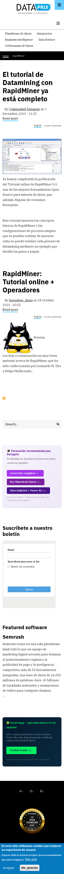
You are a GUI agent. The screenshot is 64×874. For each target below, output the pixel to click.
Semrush (13, 636)
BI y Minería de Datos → (24, 481)
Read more (10, 119)
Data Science (47, 39)
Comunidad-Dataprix (24, 109)
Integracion (44, 33)
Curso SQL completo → (24, 473)
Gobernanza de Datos (19, 45)
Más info (31, 859)
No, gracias (29, 867)
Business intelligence (19, 39)
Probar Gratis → (20, 750)
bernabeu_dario (21, 300)
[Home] (33, 8)
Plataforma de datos (18, 33)
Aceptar (8, 868)
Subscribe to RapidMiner (4, 398)
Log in (37, 125)
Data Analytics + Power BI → (27, 490)
